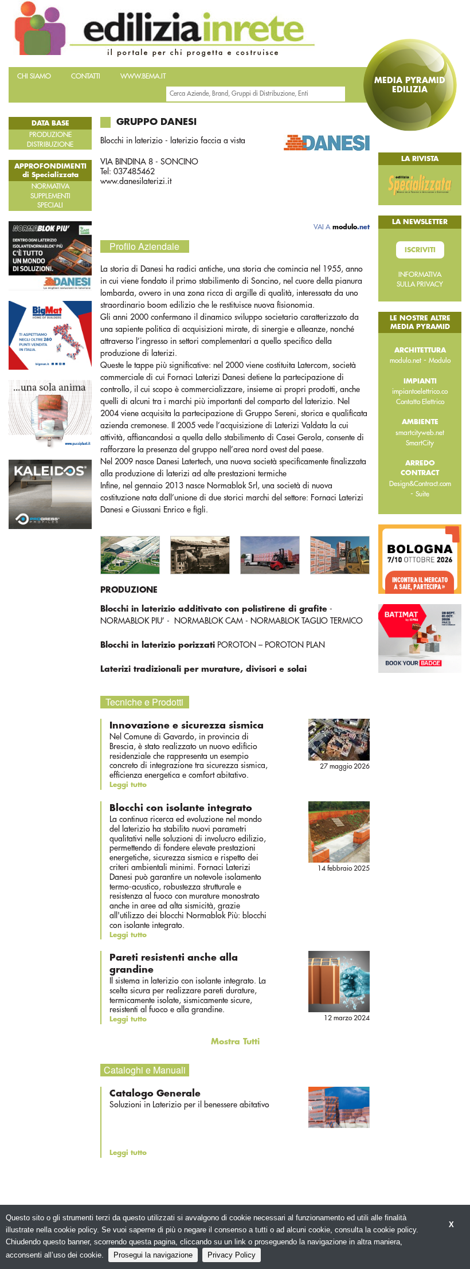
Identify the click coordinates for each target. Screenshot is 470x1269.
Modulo (440, 360)
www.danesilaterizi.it (135, 181)
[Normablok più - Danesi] (50, 255)
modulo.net (405, 360)
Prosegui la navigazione (153, 1255)
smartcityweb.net (419, 432)
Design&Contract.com (420, 483)
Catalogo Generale (155, 1093)
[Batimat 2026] (419, 638)
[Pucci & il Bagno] (50, 414)
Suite (422, 494)
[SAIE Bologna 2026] (419, 558)
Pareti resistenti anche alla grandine (173, 963)
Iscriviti (420, 249)
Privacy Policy (231, 1255)
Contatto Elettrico (420, 401)
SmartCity (420, 443)
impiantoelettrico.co (420, 391)
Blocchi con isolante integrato (180, 808)
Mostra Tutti (235, 1041)
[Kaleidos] (50, 493)
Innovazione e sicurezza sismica (186, 725)
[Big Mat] (50, 334)
